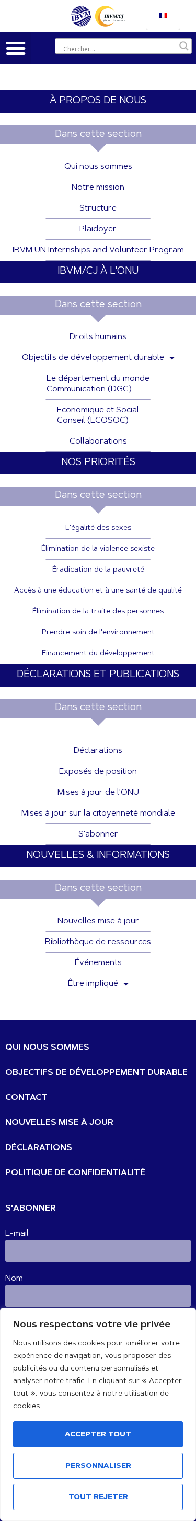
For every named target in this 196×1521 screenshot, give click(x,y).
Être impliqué (93, 984)
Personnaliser (98, 1466)
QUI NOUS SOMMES (47, 1047)
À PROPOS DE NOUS (98, 101)
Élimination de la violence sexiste (98, 549)
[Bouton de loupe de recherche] (184, 46)
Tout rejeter (98, 1497)
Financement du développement (98, 653)
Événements (98, 963)
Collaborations (98, 441)
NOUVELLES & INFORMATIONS (98, 856)
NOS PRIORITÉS (98, 463)
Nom (14, 1278)
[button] (15, 48)
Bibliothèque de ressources (98, 942)
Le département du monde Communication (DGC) (98, 384)
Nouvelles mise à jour (98, 921)
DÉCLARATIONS (38, 1148)
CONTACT (26, 1098)
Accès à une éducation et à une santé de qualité (98, 591)
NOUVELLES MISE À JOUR (59, 1123)
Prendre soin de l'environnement (98, 632)
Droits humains (98, 337)
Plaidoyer (98, 229)
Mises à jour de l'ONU (98, 792)
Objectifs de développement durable (93, 358)
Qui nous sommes (98, 166)
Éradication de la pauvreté (98, 570)
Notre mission (98, 187)
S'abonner (98, 834)
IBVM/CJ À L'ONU (98, 271)
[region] (98, 1414)
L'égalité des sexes (98, 528)
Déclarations (98, 751)
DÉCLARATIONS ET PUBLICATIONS (98, 675)
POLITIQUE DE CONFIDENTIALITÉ (75, 1173)
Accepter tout (98, 1434)
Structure (98, 208)
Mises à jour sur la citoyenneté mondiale (98, 813)
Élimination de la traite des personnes (98, 612)
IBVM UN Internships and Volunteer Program (98, 250)
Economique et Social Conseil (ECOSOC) (98, 415)
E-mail (17, 1233)
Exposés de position (98, 772)
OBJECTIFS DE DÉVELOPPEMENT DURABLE (96, 1073)
